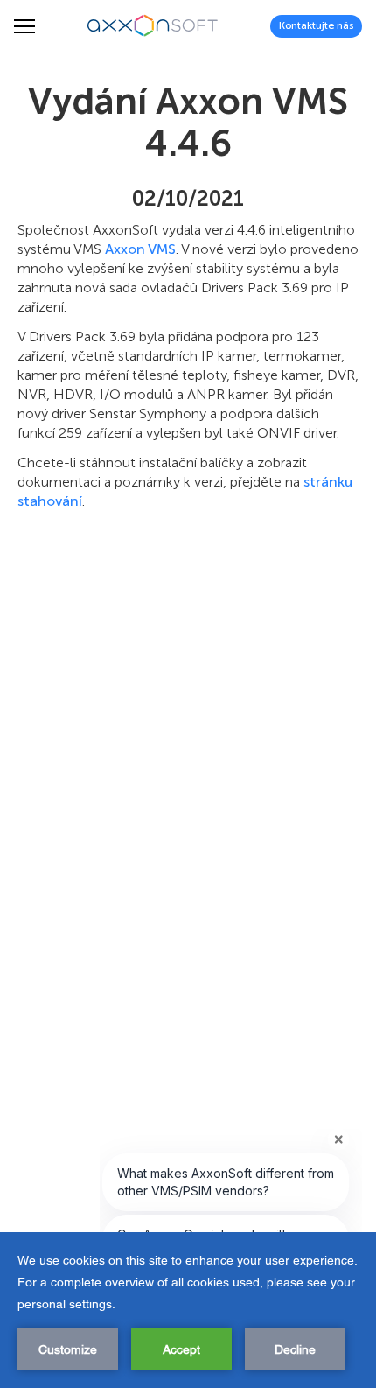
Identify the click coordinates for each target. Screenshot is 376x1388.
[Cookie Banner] (188, 1310)
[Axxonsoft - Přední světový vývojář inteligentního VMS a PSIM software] (153, 26)
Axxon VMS (140, 249)
